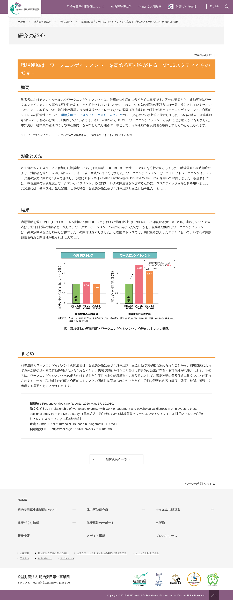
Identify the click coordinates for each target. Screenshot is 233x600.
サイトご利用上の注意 (147, 553)
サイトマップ (67, 558)
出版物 (160, 523)
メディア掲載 (96, 535)
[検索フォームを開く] (227, 7)
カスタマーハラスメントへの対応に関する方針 (102, 553)
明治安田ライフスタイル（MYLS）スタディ (92, 115)
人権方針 (24, 553)
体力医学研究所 (121, 6)
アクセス (24, 558)
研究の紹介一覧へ (118, 459)
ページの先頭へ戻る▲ (200, 484)
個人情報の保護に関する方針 (53, 553)
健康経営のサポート (100, 523)
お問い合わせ (45, 558)
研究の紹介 (66, 21)
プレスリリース (166, 535)
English (214, 6)
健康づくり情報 (186, 6)
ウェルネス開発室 (150, 6)
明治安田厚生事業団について (85, 6)
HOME (21, 21)
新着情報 (24, 535)
